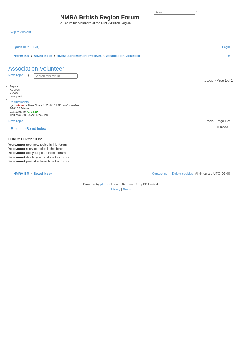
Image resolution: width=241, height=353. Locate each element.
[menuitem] (35, 47)
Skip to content (20, 32)
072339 (32, 111)
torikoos (19, 105)
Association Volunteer (36, 68)
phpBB (105, 184)
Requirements (19, 101)
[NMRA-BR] (35, 19)
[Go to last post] (40, 111)
